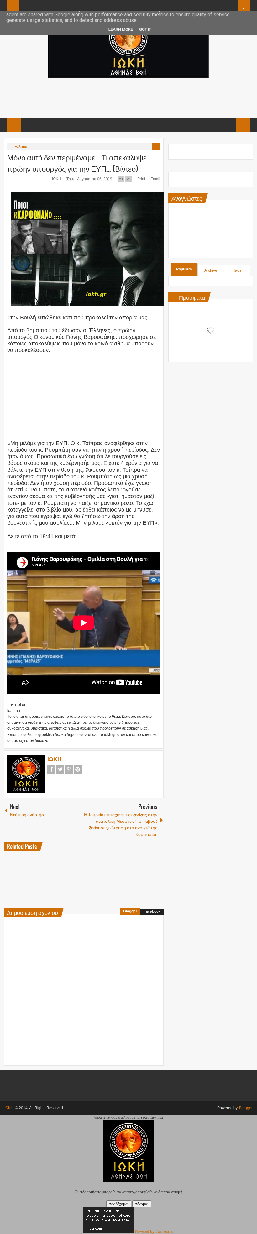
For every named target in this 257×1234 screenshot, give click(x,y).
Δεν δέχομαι (119, 1203)
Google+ (69, 769)
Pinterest (78, 769)
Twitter (60, 769)
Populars (184, 269)
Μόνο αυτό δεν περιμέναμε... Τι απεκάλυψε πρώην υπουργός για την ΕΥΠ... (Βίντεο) (77, 162)
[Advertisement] (128, 97)
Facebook (51, 769)
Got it (145, 29)
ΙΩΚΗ (57, 179)
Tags (237, 270)
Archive (210, 270)
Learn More (120, 29)
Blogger (130, 911)
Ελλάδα (20, 146)
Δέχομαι (142, 1203)
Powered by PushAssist (154, 1231)
